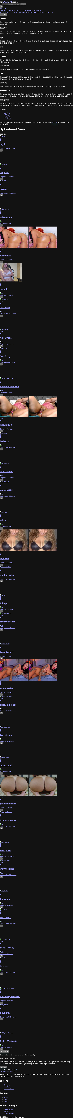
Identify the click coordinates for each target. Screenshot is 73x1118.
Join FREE (3, 9)
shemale (38, 10)
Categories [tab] (4, 14)
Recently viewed (9, 1089)
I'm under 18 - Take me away (9, 1071)
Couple (6, 1101)
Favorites (7, 1087)
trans (20, 10)
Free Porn (7, 113)
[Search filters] (21, 4)
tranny (24, 10)
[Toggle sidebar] (1, 2)
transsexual (31, 10)
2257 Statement (9, 1114)
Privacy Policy (8, 1110)
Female (6, 1097)
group (16, 10)
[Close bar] (7, 124)
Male (5, 1099)
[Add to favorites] (1, 150)
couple (11, 10)
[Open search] (1, 6)
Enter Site (3, 1067)
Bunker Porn (8, 117)
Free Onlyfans (8, 119)
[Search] (24, 4)
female (2, 10)
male (6, 10)
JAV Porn (6, 115)
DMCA (6, 1112)
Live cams (7, 1085)
